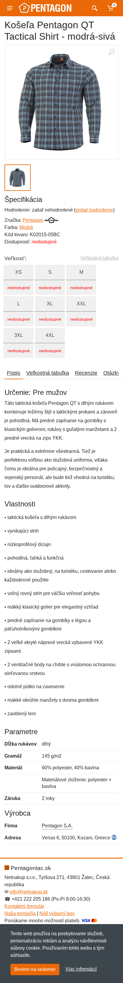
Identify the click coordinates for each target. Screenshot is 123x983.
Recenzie (86, 373)
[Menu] (9, 8)
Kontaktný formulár (24, 906)
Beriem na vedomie (35, 969)
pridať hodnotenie (94, 209)
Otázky (111, 373)
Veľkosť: (15, 258)
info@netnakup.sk (29, 891)
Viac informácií (81, 969)
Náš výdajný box (57, 913)
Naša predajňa (20, 913)
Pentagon (33, 220)
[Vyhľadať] (94, 8)
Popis (13, 373)
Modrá (26, 227)
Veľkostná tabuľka (99, 258)
